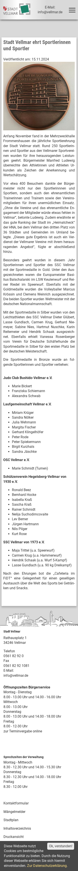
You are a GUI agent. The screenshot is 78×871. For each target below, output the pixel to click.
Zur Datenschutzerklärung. (47, 866)
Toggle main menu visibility (72, 10)
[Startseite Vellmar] (16, 10)
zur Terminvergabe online (22, 731)
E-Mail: (8, 670)
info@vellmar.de (15, 675)
